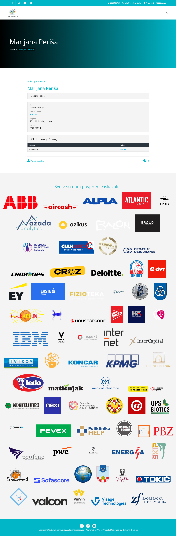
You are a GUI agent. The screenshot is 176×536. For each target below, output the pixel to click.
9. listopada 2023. (36, 81)
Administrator (37, 160)
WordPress (102, 529)
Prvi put (33, 114)
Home (12, 49)
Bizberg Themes (130, 529)
